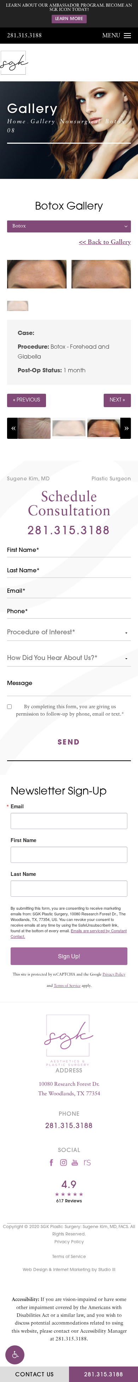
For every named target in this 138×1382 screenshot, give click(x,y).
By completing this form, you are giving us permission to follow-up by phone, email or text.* (70, 710)
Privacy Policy (114, 975)
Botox (115, 122)
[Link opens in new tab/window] (51, 1162)
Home (16, 122)
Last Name (23, 873)
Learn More (69, 19)
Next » (117, 400)
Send (69, 742)
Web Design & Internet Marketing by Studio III (69, 1270)
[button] (14, 1354)
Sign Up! (69, 956)
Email (17, 806)
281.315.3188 (24, 36)
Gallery (43, 122)
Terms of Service (67, 986)
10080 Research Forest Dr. (69, 1089)
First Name (23, 840)
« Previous (26, 400)
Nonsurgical (80, 122)
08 (11, 131)
